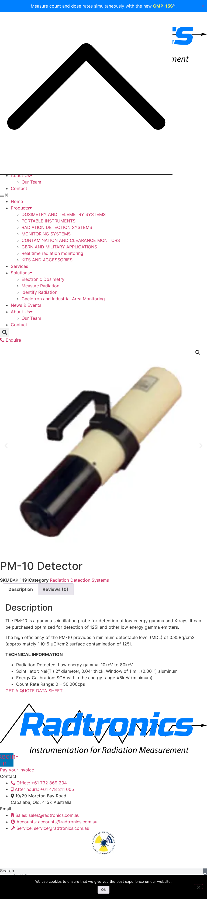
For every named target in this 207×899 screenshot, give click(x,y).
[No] (198, 886)
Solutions (20, 272)
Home (17, 201)
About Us (20, 175)
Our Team (31, 182)
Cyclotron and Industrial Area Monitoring (63, 298)
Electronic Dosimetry (43, 279)
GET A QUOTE (20, 690)
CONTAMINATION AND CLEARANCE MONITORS (71, 240)
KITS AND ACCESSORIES (47, 259)
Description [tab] (20, 589)
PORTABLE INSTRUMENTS (48, 221)
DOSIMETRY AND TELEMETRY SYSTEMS (64, 214)
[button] (103, 195)
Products (20, 208)
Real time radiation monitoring (52, 253)
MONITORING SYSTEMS (46, 234)
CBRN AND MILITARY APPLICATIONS (59, 246)
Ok (103, 889)
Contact (19, 188)
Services (19, 266)
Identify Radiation (39, 292)
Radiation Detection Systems (79, 580)
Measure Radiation (40, 285)
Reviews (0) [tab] (55, 589)
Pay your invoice (17, 770)
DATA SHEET (49, 690)
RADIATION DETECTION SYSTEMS (57, 227)
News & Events (26, 305)
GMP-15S (163, 6)
